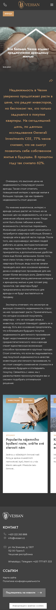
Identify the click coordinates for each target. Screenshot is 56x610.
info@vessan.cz (16, 538)
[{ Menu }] (51, 4)
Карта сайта (9, 577)
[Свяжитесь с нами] (5, 5)
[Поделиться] (51, 81)
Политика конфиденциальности (21, 581)
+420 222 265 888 (17, 534)
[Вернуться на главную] (28, 4)
